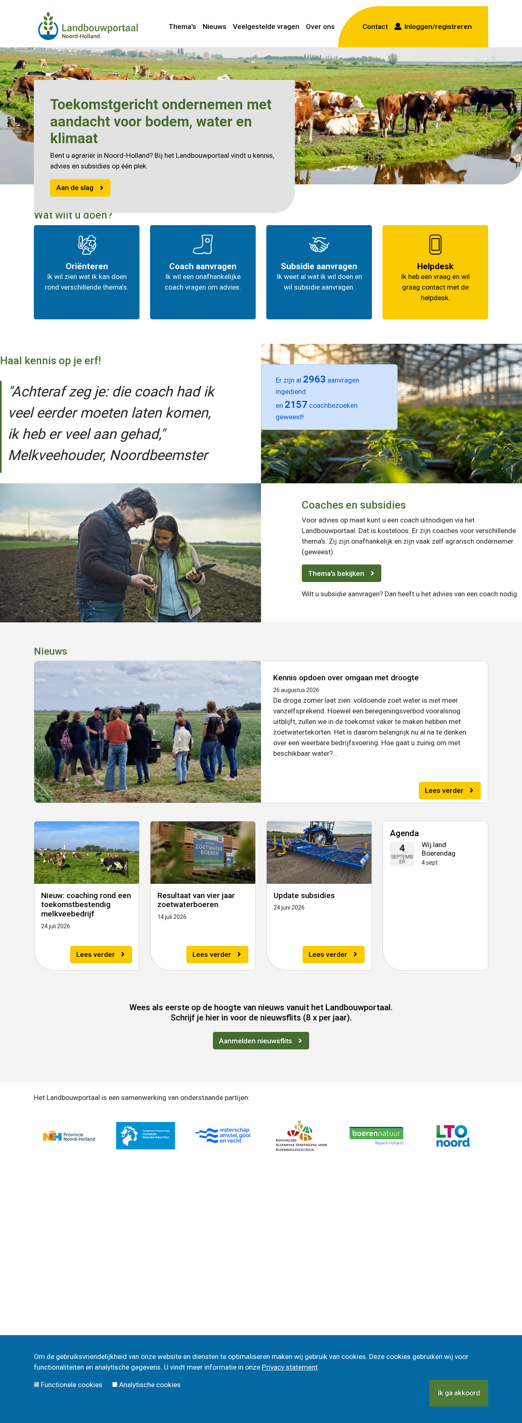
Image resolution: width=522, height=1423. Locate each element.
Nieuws (214, 26)
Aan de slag (74, 188)
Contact (375, 26)
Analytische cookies (150, 1385)
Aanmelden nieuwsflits (255, 1041)
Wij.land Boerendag (439, 849)
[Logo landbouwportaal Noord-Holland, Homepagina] (88, 26)
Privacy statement (290, 1367)
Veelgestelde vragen (266, 26)
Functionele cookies (71, 1385)
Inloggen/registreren (436, 26)
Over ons (320, 26)
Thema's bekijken (336, 573)
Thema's (182, 26)
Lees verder (444, 790)
